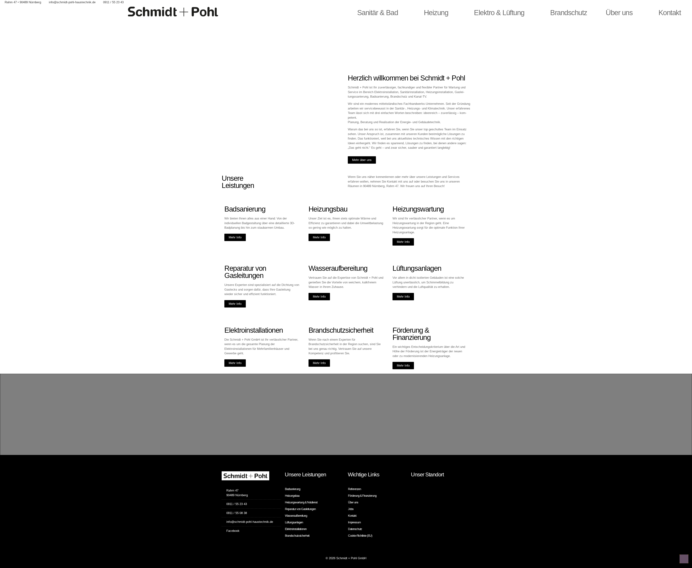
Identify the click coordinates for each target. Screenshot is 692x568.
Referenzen (354, 489)
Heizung (436, 13)
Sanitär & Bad (377, 13)
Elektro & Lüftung (499, 13)
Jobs (350, 509)
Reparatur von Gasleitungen (300, 509)
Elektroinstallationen (296, 529)
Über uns (619, 13)
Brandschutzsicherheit (297, 535)
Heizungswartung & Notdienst (301, 502)
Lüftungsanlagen (294, 522)
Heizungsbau (292, 495)
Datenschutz (355, 529)
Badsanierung (292, 489)
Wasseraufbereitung (296, 515)
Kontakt (669, 13)
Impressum (354, 522)
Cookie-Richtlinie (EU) (360, 535)
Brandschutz (568, 13)
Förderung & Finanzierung (362, 495)
